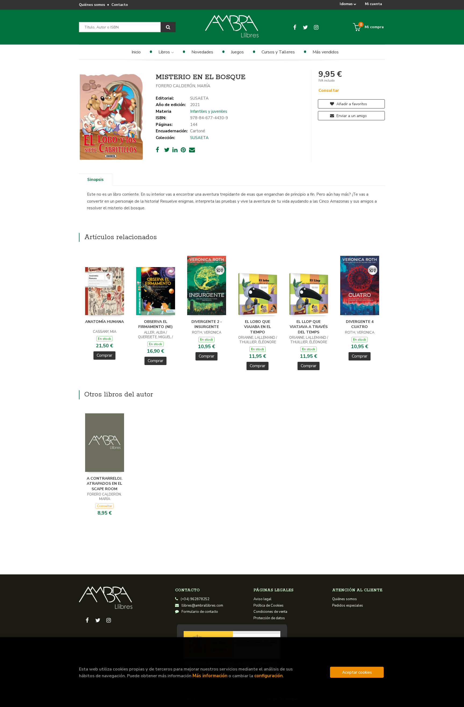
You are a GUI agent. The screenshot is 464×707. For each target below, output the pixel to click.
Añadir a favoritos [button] (351, 104)
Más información (210, 676)
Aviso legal (262, 599)
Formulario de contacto (200, 611)
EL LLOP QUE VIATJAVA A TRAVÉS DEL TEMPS (309, 327)
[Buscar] (168, 27)
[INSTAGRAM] (316, 27)
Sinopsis (95, 179)
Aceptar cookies (357, 672)
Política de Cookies (268, 605)
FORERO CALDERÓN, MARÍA (183, 86)
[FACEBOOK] (294, 27)
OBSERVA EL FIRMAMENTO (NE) (155, 324)
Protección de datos (269, 618)
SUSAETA (199, 98)
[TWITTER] (305, 27)
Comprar (104, 355)
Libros (164, 52)
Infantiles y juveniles (208, 111)
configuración (268, 676)
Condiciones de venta (270, 611)
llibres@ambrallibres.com (202, 605)
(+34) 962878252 (195, 599)
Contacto (119, 4)
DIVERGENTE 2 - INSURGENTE (206, 324)
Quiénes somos (92, 4)
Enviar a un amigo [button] (351, 115)
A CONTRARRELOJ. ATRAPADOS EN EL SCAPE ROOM (104, 483)
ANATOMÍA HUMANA (104, 321)
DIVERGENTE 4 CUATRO (360, 324)
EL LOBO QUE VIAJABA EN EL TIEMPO (257, 327)
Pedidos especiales (347, 605)
